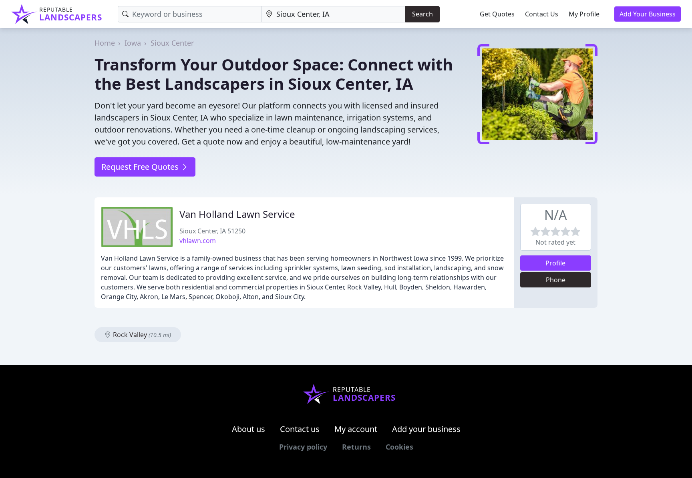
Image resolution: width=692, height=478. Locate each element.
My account (355, 429)
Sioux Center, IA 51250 (212, 231)
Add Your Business (648, 14)
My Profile (584, 14)
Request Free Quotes (141, 166)
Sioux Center (172, 43)
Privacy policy (303, 447)
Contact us (300, 429)
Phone (555, 279)
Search (422, 14)
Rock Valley (141, 334)
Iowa (133, 43)
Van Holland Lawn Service (237, 214)
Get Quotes (497, 14)
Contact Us (541, 14)
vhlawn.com (197, 240)
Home (105, 43)
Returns (356, 447)
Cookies (399, 447)
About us (248, 429)
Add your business (426, 429)
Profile (555, 263)
